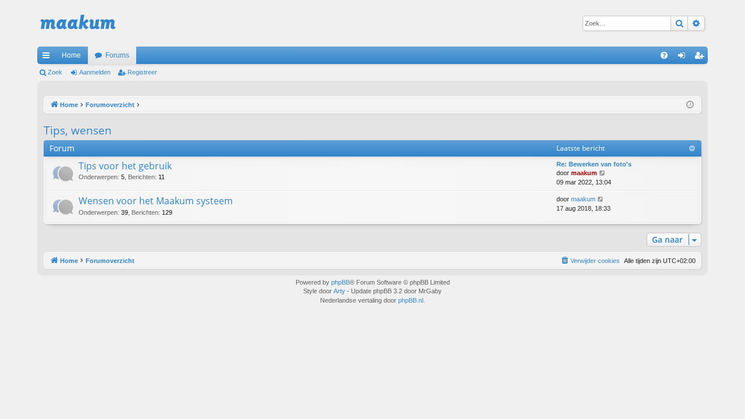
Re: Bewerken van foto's (594, 164)
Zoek (55, 72)
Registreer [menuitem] (701, 57)
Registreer (142, 72)
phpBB (340, 282)
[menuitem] (664, 55)
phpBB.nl (410, 300)
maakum (584, 172)
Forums (117, 55)
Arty (339, 290)
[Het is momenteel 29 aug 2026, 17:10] (690, 105)
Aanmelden (95, 72)
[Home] (78, 23)
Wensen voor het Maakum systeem (156, 200)
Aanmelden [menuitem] (683, 57)
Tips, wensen (78, 130)
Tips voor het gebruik (125, 165)
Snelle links (48, 57)
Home (71, 55)
